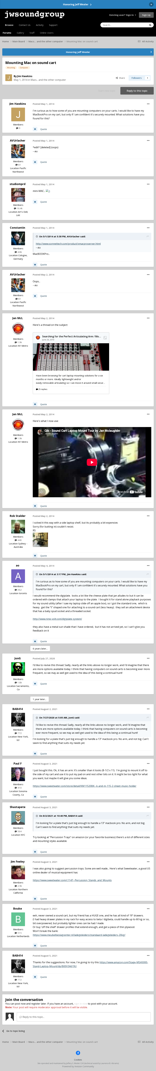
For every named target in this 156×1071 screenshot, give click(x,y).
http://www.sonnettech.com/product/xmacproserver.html (68, 243)
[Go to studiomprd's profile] (18, 195)
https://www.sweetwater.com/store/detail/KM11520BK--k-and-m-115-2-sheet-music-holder (84, 786)
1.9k (19, 342)
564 (19, 831)
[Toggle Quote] (37, 236)
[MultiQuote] (35, 129)
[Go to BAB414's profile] (18, 720)
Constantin (17, 227)
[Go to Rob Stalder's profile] (18, 526)
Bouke (17, 908)
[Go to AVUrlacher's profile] (18, 151)
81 (19, 164)
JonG (17, 658)
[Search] (150, 24)
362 (19, 589)
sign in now (80, 1003)
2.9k (19, 885)
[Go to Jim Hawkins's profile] (8, 77)
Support (53, 24)
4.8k (19, 251)
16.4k (19, 208)
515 (19, 932)
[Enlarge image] (48, 191)
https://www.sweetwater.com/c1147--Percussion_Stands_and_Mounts (72, 880)
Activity (40, 24)
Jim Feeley (18, 861)
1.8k (19, 682)
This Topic (138, 25)
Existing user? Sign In (122, 14)
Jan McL (17, 318)
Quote (43, 129)
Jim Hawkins (24, 76)
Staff (32, 32)
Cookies (78, 1059)
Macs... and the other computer (48, 79)
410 (19, 787)
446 (19, 540)
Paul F (17, 763)
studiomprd (17, 184)
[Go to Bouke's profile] (18, 919)
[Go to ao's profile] (18, 576)
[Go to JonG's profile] (18, 669)
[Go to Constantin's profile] (18, 238)
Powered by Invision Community (78, 1066)
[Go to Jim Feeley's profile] (18, 872)
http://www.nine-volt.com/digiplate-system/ (57, 619)
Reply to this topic (137, 90)
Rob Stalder (18, 516)
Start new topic (106, 90)
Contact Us (24, 24)
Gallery (20, 32)
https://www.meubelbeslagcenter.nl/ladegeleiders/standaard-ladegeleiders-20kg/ (79, 935)
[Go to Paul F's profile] (18, 774)
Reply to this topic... (33, 1017)
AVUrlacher (17, 140)
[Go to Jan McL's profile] (18, 329)
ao (17, 565)
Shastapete (17, 807)
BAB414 (17, 709)
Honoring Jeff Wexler (75, 4)
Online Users (46, 32)
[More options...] (148, 104)
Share (121, 77)
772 (19, 733)
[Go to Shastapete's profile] (18, 818)
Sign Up (146, 14)
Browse (9, 24)
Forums (7, 32)
